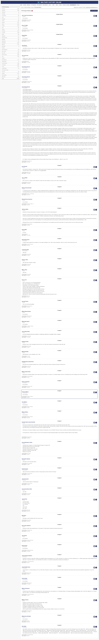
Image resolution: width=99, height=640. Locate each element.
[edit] (96, 16)
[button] (48, 15)
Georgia (32, 7)
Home (22, 7)
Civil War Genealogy (27, 7)
